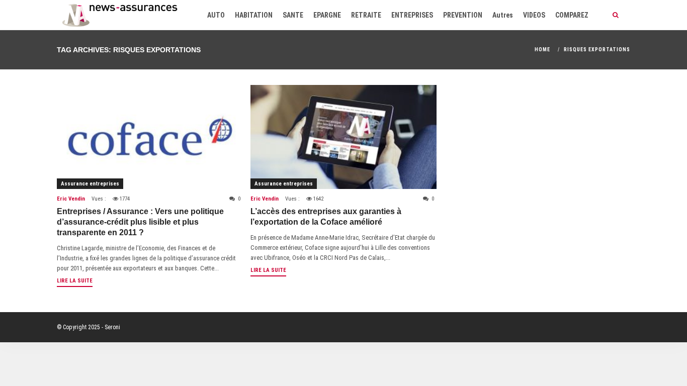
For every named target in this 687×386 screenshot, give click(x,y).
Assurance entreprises (90, 183)
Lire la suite (75, 280)
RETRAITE (366, 15)
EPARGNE (327, 15)
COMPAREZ (571, 15)
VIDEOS (534, 15)
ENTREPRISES (412, 15)
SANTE (293, 15)
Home (542, 49)
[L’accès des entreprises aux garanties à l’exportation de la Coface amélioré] (343, 137)
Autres (502, 15)
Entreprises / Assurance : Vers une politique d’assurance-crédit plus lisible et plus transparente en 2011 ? (140, 222)
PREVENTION (462, 15)
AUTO (216, 15)
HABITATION (254, 15)
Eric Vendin (71, 199)
